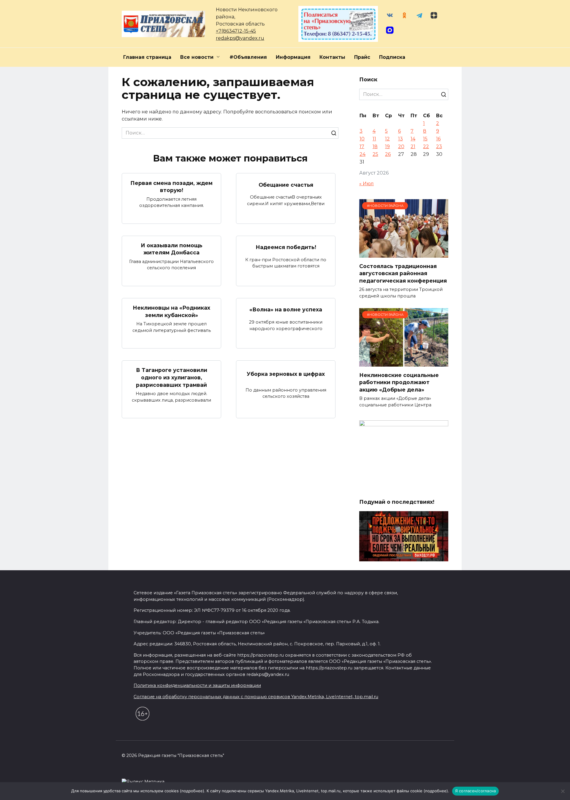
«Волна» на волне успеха (285, 309)
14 (413, 139)
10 (362, 139)
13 (400, 139)
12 (387, 139)
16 (438, 139)
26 (388, 154)
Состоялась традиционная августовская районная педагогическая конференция (403, 273)
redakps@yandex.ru (240, 38)
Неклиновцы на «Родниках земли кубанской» (171, 311)
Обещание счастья (286, 184)
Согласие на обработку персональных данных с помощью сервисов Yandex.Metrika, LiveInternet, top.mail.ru (256, 696)
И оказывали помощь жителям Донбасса (171, 249)
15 (425, 139)
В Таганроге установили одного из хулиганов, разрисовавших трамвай (171, 377)
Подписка (392, 57)
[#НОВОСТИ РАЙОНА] (403, 254)
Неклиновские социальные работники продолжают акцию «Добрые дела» (399, 382)
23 (439, 146)
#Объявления (248, 57)
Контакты (332, 57)
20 (401, 146)
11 (374, 139)
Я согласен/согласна (475, 790)
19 (387, 146)
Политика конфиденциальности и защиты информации (197, 685)
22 (426, 146)
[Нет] (563, 791)
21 (413, 146)
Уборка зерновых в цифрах (286, 373)
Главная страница (147, 57)
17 (362, 146)
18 (375, 146)
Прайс (362, 57)
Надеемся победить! (286, 247)
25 (375, 154)
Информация (293, 57)
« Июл (366, 183)
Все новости (196, 57)
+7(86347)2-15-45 (236, 31)
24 (362, 154)
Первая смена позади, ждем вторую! (171, 186)
